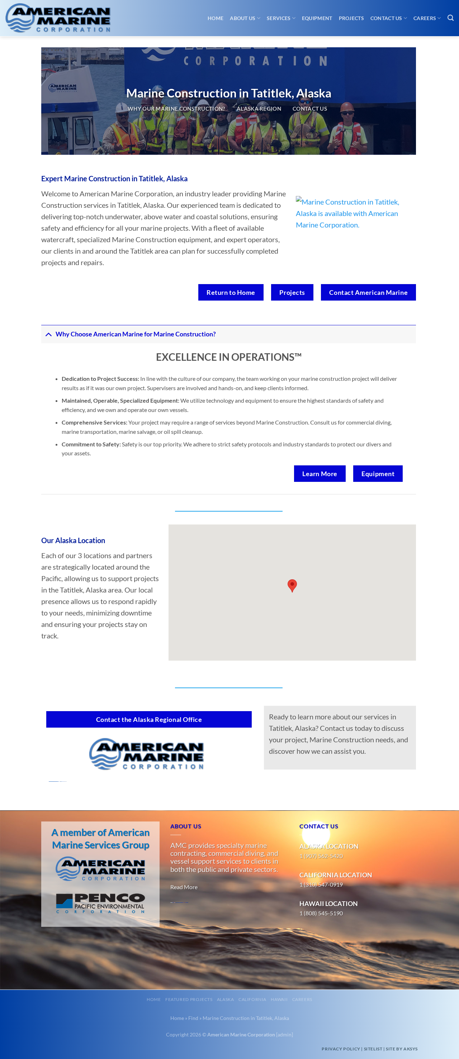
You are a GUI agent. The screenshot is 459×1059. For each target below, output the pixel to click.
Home (215, 18)
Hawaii (279, 999)
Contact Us (386, 18)
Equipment (317, 18)
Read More (184, 886)
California (252, 999)
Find (193, 1018)
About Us (242, 18)
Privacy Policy (341, 1048)
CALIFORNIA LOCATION (335, 875)
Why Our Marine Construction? (176, 108)
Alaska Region (259, 108)
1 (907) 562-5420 (321, 855)
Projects (351, 18)
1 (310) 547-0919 (321, 884)
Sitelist (373, 1048)
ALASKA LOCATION (329, 846)
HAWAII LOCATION (328, 903)
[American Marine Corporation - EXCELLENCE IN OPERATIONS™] (64, 18)
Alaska (225, 999)
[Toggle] (48, 334)
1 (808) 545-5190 (321, 913)
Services (278, 18)
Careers (424, 18)
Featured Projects (188, 999)
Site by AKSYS (402, 1048)
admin (285, 1034)
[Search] (451, 18)
